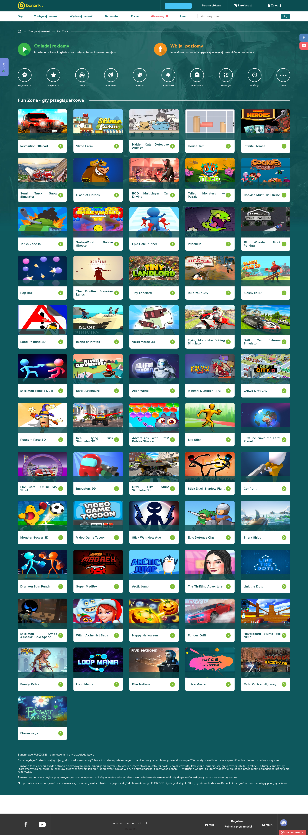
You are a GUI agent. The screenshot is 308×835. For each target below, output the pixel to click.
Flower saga (29, 733)
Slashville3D (253, 293)
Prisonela (194, 244)
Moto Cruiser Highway (260, 684)
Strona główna (211, 5)
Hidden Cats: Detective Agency (150, 146)
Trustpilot (131, 828)
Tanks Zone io (30, 244)
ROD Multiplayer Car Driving (150, 195)
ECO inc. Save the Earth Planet (262, 440)
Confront (250, 488)
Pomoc (209, 824)
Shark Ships (252, 537)
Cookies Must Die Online (262, 195)
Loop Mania (84, 684)
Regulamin (238, 821)
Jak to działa (294, 832)
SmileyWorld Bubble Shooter (94, 244)
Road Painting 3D (33, 342)
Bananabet (112, 16)
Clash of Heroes (88, 195)
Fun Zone (62, 31)
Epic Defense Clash (202, 537)
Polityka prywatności (238, 826)
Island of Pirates (88, 342)
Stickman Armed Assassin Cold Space (38, 635)
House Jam (196, 146)
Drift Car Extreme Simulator (262, 342)
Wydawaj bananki (81, 16)
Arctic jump (140, 586)
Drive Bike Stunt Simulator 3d (150, 489)
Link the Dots (253, 586)
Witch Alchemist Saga (92, 635)
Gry (20, 16)
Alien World (140, 390)
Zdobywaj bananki (46, 16)
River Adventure (88, 390)
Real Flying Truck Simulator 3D (94, 440)
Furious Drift (197, 635)
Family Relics (29, 684)
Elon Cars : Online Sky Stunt (38, 489)
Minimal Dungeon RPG (204, 390)
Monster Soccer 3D (34, 537)
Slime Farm (84, 146)
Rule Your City (198, 293)
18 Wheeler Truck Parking (262, 244)
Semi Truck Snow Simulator (38, 195)
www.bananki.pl (130, 823)
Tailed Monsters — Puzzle (206, 195)
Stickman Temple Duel (36, 390)
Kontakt (267, 824)
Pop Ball (26, 293)
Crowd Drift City (255, 390)
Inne (183, 16)
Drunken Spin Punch (35, 586)
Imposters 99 (86, 488)
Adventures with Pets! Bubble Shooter (150, 440)
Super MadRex (86, 586)
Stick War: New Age (146, 537)
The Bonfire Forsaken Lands (94, 293)
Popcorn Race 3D (33, 439)
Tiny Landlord (142, 293)
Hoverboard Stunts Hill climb (262, 635)
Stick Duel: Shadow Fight (206, 488)
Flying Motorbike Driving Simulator (206, 342)
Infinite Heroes (254, 146)
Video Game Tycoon (91, 537)
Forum (135, 16)
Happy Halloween (145, 635)
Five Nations (141, 684)
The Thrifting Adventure (205, 586)
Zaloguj (275, 5)
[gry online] (30, 6)
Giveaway (158, 16)
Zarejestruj (244, 5)
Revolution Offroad (34, 146)
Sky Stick (194, 439)
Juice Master (197, 684)
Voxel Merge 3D (143, 342)
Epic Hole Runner (144, 244)
